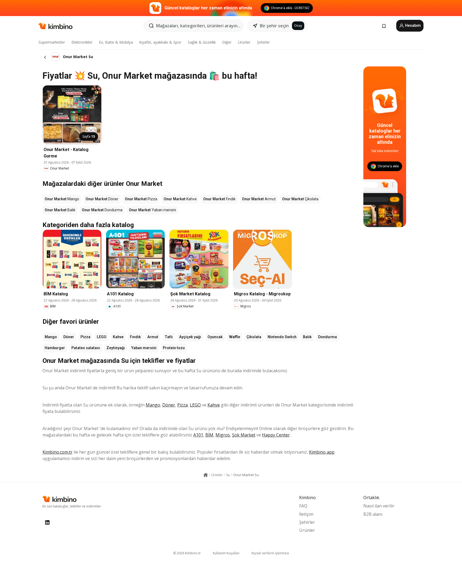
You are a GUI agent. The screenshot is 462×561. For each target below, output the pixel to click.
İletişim (306, 514)
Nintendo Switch (282, 337)
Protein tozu (174, 348)
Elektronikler (82, 42)
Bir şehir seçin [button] (274, 26)
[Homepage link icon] (205, 475)
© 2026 (187, 553)
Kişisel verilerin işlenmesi (270, 553)
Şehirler (263, 42)
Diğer (227, 42)
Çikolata (254, 337)
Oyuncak (215, 337)
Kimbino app (321, 452)
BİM (209, 435)
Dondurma (327, 337)
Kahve (118, 337)
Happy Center (276, 435)
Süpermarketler (51, 42)
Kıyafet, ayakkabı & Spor (160, 42)
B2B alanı (372, 514)
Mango (51, 337)
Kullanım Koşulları (226, 553)
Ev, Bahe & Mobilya (116, 42)
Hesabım (412, 25)
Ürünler (244, 42)
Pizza (85, 337)
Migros (222, 435)
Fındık (135, 337)
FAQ (303, 506)
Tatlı (169, 337)
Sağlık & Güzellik (202, 42)
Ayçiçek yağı (190, 337)
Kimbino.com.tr (57, 452)
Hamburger (55, 348)
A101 (198, 435)
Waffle (234, 337)
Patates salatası (85, 348)
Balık (307, 337)
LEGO (101, 337)
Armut (152, 337)
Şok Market (243, 435)
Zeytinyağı (115, 348)
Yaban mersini (143, 348)
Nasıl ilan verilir (378, 506)
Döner (68, 337)
